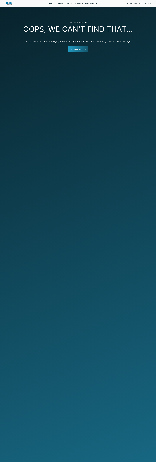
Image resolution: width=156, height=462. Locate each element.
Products (79, 3)
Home (51, 3)
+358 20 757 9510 (136, 3)
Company (59, 3)
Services (69, 3)
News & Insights (91, 3)
